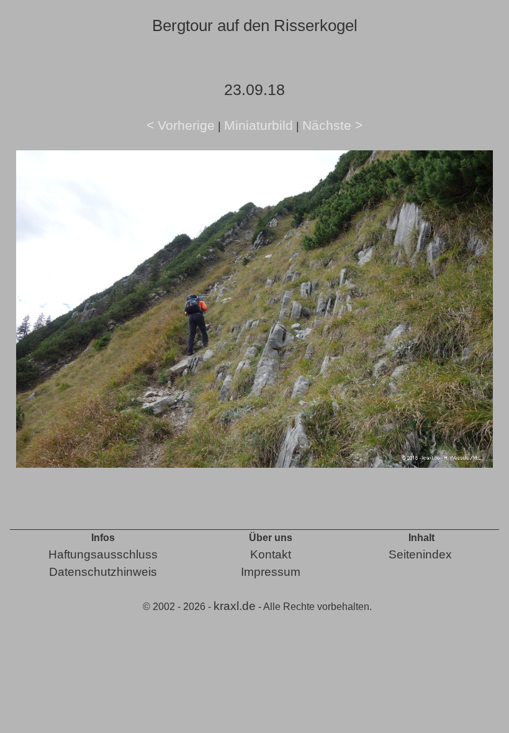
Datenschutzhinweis (103, 571)
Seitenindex (420, 554)
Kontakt (270, 554)
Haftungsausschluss (103, 554)
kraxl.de (235, 605)
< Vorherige (180, 125)
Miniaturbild (258, 125)
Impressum (270, 571)
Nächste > (332, 125)
